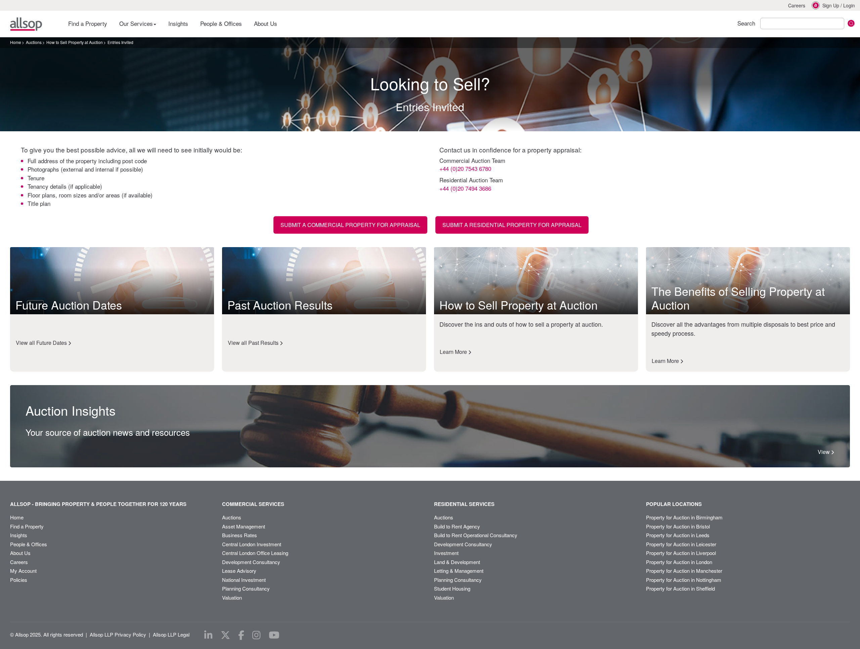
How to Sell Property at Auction (74, 42)
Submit (851, 23)
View (824, 452)
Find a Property (87, 23)
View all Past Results (254, 342)
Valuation (232, 597)
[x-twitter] (225, 635)
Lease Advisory (239, 570)
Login (849, 5)
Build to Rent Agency (457, 526)
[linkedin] (208, 635)
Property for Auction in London (679, 561)
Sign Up (830, 5)
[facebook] (241, 635)
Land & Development (457, 561)
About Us (265, 23)
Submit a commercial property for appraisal (350, 225)
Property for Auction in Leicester (681, 544)
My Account (23, 570)
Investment (446, 552)
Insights (178, 23)
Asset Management (243, 526)
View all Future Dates (42, 342)
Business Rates (239, 535)
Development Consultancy (251, 561)
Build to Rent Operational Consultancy (475, 535)
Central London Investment (251, 544)
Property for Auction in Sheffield (680, 588)
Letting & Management (458, 570)
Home (15, 42)
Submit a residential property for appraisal (512, 225)
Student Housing (452, 588)
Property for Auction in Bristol (678, 526)
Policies (18, 579)
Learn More (454, 352)
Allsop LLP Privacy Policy (118, 634)
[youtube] (274, 635)
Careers (796, 5)
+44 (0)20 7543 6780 (465, 168)
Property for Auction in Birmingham (684, 517)
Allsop (26, 24)
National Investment (244, 579)
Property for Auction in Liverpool (681, 552)
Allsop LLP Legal (171, 634)
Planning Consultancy (246, 588)
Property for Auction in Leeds (678, 535)
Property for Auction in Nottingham (683, 579)
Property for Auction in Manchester (684, 570)
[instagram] (256, 635)
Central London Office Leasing (255, 552)
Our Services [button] (137, 23)
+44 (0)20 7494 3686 (465, 188)
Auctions (34, 42)
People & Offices (221, 23)
